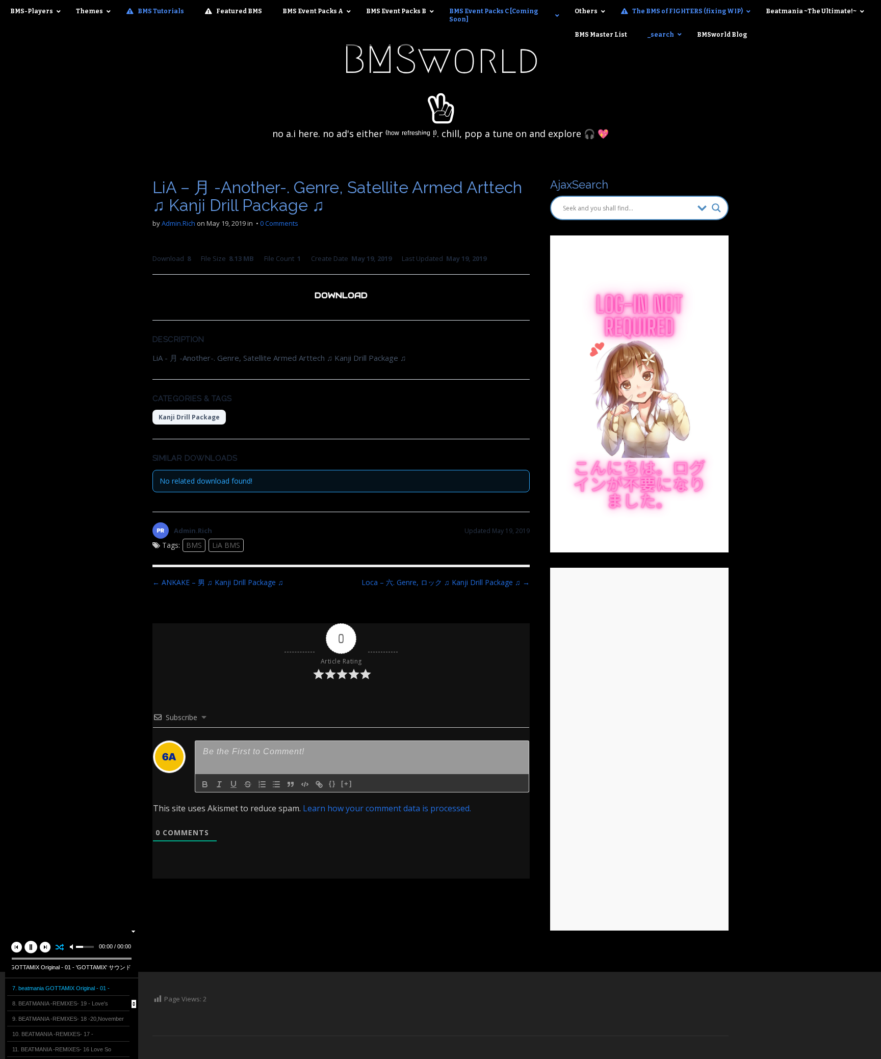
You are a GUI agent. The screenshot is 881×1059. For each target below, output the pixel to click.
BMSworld (440, 59)
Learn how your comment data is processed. (387, 808)
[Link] (319, 784)
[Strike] (248, 784)
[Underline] (233, 784)
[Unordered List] (276, 784)
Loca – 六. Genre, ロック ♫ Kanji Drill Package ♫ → (445, 582)
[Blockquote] (290, 784)
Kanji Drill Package (189, 417)
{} (332, 783)
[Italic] (219, 784)
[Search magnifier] (716, 208)
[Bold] (205, 784)
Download (341, 295)
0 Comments (279, 223)
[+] (346, 783)
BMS (194, 545)
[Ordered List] (262, 784)
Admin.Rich (178, 223)
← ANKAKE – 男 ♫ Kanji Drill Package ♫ (217, 582)
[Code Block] (305, 784)
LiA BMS (226, 545)
